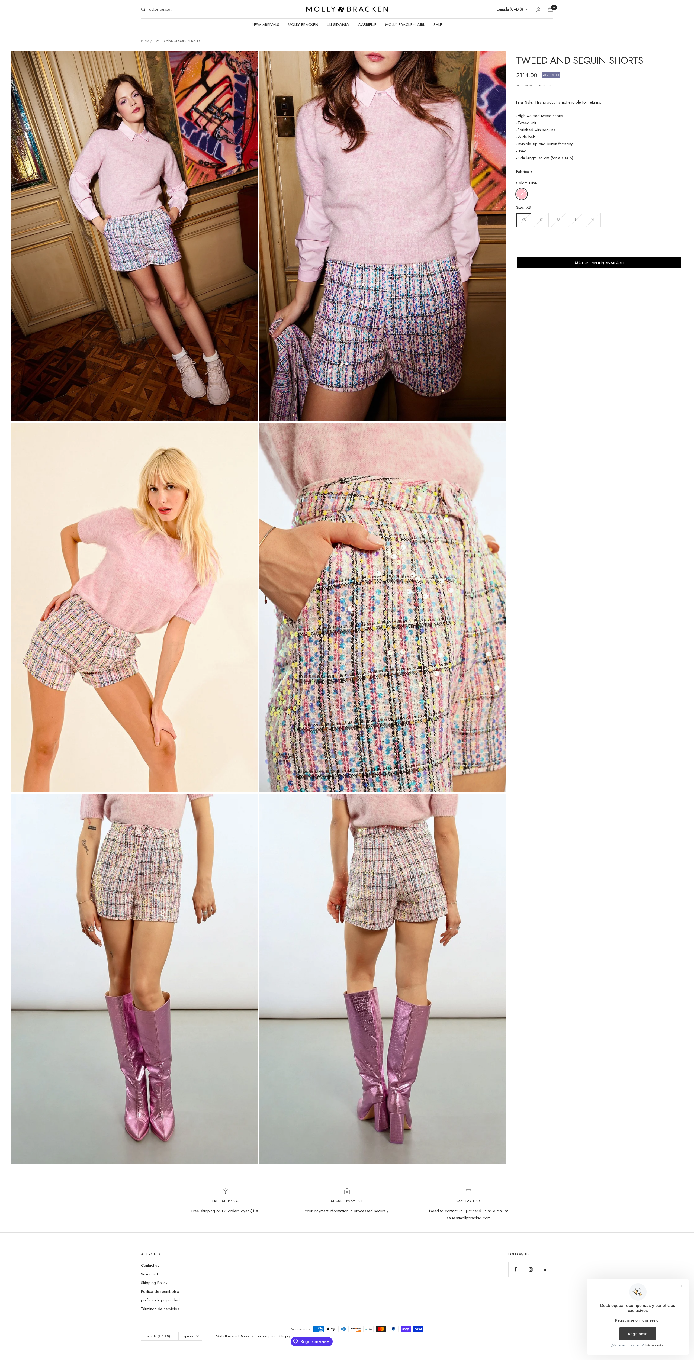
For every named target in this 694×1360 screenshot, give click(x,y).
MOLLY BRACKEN (303, 25)
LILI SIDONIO (338, 25)
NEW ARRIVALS (265, 25)
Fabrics (524, 172)
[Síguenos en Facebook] (515, 1269)
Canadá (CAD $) (509, 9)
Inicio (145, 40)
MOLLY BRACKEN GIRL (405, 25)
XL (593, 220)
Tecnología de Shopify (273, 1336)
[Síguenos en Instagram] (530, 1269)
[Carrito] (550, 9)
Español (188, 1336)
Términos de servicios (160, 1309)
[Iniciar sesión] (538, 9)
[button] (599, 263)
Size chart (149, 1274)
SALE (437, 25)
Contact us (150, 1265)
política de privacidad (160, 1300)
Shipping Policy (154, 1283)
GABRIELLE (367, 25)
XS (524, 220)
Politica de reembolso (160, 1291)
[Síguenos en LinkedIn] (545, 1269)
